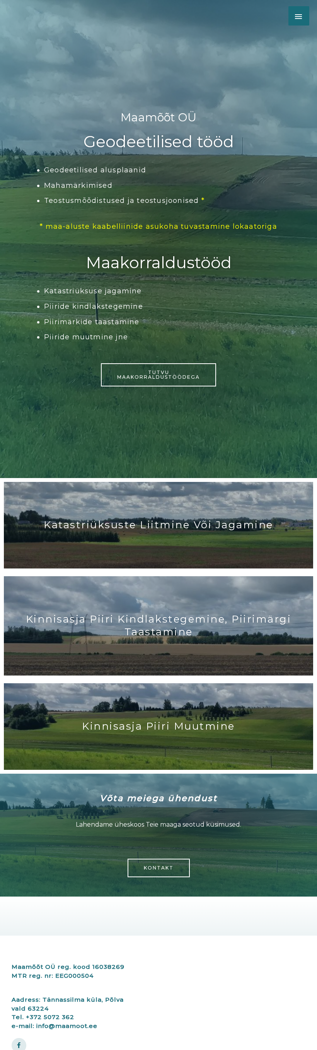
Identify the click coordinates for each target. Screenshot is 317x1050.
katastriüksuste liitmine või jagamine (158, 525)
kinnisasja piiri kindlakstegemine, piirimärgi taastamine (158, 625)
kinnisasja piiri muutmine (158, 726)
